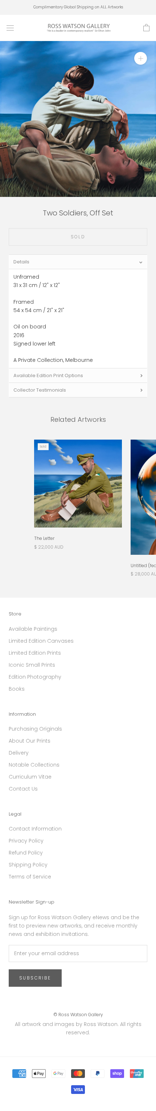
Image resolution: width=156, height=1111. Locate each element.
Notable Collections (34, 764)
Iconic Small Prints (32, 664)
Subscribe (35, 978)
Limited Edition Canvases (41, 641)
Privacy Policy (26, 840)
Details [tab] (21, 261)
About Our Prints (29, 740)
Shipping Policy (28, 864)
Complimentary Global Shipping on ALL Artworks (78, 7)
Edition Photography (35, 676)
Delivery (19, 752)
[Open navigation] (10, 28)
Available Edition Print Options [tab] (48, 375)
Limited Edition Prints (35, 652)
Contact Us (23, 788)
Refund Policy (26, 852)
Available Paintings (33, 629)
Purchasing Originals (35, 728)
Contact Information (35, 828)
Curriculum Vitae (30, 776)
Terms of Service (30, 876)
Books (17, 688)
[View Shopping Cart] (146, 28)
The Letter (44, 538)
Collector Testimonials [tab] (39, 390)
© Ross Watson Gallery (78, 1014)
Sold (78, 237)
